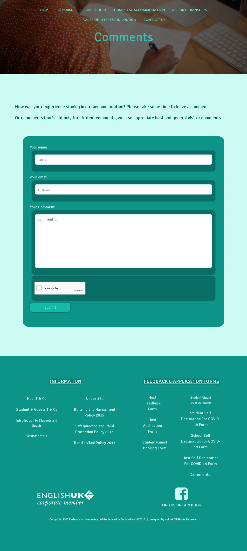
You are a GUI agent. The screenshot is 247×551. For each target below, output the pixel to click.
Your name (38, 147)
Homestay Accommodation (139, 9)
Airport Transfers (189, 9)
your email (39, 177)
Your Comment (42, 207)
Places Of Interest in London (109, 19)
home (45, 9)
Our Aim (65, 9)
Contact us (154, 19)
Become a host (93, 9)
